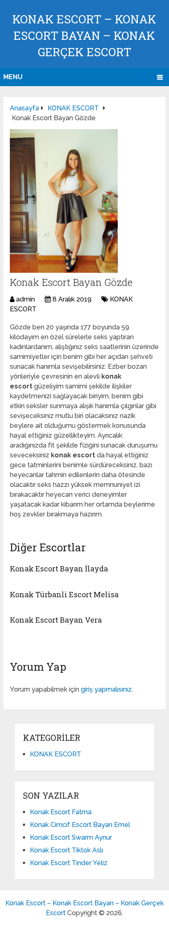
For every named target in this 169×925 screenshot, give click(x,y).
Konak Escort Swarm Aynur (71, 837)
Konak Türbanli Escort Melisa (64, 594)
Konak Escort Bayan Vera (56, 620)
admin (25, 299)
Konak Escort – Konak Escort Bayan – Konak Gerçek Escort (84, 35)
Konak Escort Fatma (60, 812)
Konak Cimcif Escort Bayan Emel (80, 825)
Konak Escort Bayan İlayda (59, 568)
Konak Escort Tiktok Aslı (66, 850)
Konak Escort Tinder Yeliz (68, 863)
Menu (13, 77)
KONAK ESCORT (55, 754)
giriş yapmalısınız (106, 689)
